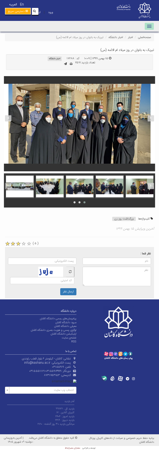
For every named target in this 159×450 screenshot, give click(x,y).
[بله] (104, 378)
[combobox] (40, 390)
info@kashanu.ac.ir (37, 362)
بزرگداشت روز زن (124, 219)
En (22, 4)
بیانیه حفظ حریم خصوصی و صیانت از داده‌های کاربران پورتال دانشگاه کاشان (121, 440)
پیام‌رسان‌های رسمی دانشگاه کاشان (58, 318)
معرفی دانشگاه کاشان (65, 326)
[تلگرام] (127, 378)
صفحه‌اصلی (144, 37)
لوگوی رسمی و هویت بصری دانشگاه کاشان (53, 330)
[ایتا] (112, 378)
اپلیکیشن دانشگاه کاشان (63, 334)
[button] (18, 11)
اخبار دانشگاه (115, 37)
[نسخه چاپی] (71, 64)
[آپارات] (120, 378)
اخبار (130, 37)
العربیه (13, 4)
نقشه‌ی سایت (69, 338)
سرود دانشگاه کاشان (65, 322)
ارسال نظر (68, 291)
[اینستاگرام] (133, 378)
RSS (73, 341)
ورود (50, 12)
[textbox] (42, 390)
